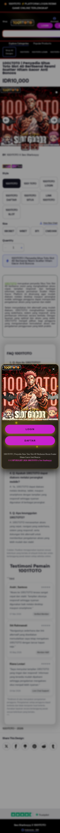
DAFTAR (30, 440)
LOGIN (30, 429)
